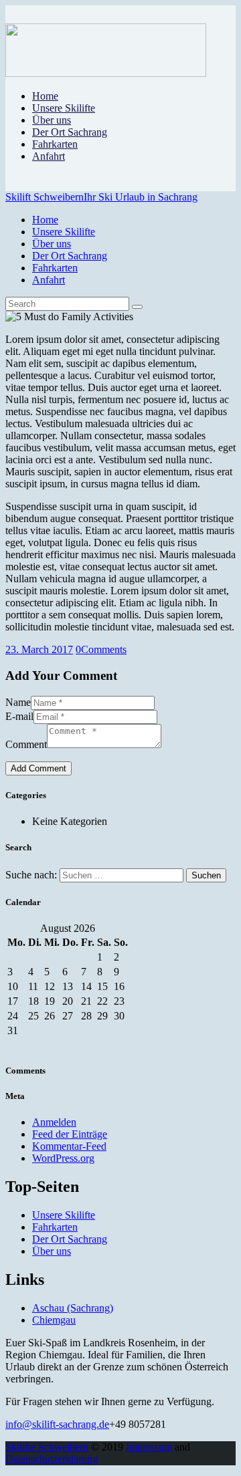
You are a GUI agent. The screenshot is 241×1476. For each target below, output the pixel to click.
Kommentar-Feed (69, 1146)
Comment (26, 744)
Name (18, 702)
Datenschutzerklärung (51, 1459)
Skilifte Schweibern (46, 1447)
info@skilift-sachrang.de (57, 1424)
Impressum (149, 1447)
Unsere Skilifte (63, 1215)
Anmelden (54, 1122)
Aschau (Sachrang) (72, 1308)
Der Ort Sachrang (69, 1239)
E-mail (19, 716)
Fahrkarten (55, 1227)
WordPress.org (63, 1158)
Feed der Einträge (69, 1134)
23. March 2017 (39, 649)
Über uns (51, 1251)
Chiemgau (54, 1320)
